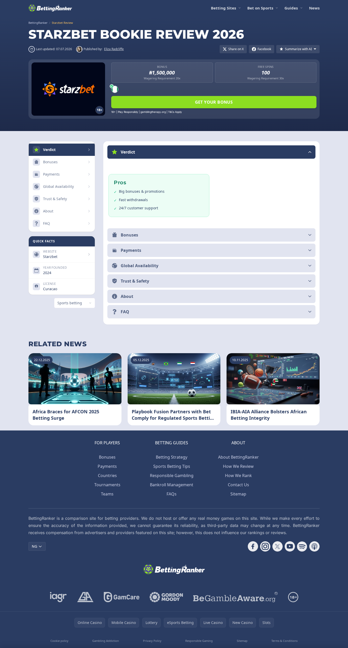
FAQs (172, 494)
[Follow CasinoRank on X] (277, 546)
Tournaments (107, 485)
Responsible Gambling (171, 475)
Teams (107, 494)
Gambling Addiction (105, 641)
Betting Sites (223, 7)
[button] (211, 152)
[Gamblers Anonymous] (85, 597)
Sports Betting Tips (171, 466)
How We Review (238, 466)
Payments (107, 466)
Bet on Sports (260, 7)
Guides (291, 7)
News (314, 7)
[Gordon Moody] (166, 597)
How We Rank (238, 475)
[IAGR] (58, 597)
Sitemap (238, 494)
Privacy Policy (152, 641)
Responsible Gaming (199, 641)
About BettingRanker (238, 457)
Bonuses (107, 457)
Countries (107, 475)
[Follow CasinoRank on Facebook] (253, 546)
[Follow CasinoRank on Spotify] (302, 546)
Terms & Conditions (284, 641)
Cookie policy (59, 641)
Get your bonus (214, 102)
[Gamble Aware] (235, 597)
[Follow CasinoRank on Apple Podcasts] (314, 546)
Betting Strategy (171, 457)
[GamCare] (121, 597)
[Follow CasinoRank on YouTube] (290, 546)
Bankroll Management (171, 485)
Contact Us (238, 485)
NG (34, 546)
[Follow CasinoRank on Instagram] (265, 546)
